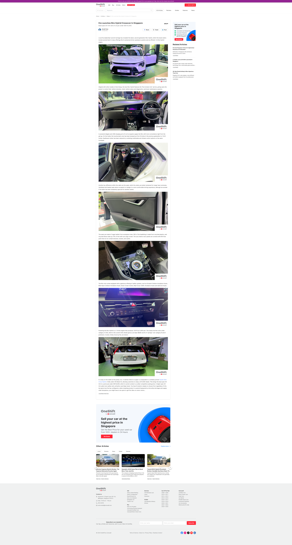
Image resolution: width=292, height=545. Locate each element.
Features (185, 10)
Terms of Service (134, 532)
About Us (141, 532)
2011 (166, 494)
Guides (177, 10)
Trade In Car (130, 501)
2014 (163, 498)
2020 (163, 503)
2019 (166, 501)
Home (97, 16)
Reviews (168, 10)
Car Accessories (183, 503)
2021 (166, 503)
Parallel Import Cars (183, 499)
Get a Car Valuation (132, 498)
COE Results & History (149, 501)
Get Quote (107, 436)
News (193, 10)
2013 (166, 496)
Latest (99, 451)
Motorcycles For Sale (184, 504)
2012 (163, 496)
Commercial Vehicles (184, 501)
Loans (145, 494)
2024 (163, 506)
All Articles (100, 10)
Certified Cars (182, 492)
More (123, 5)
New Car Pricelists (131, 506)
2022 (163, 504)
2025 (166, 506)
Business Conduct (157, 532)
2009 (166, 492)
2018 (163, 501)
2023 (166, 504)
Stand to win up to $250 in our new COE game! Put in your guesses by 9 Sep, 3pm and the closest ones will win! (146, 1)
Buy (113, 5)
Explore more (165, 446)
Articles (118, 5)
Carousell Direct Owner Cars (134, 511)
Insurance (146, 496)
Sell (109, 5)
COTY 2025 (131, 5)
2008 (163, 492)
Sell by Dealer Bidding (132, 492)
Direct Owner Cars (183, 494)
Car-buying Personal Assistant (134, 508)
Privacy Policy (148, 532)
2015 (166, 498)
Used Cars (181, 496)
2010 (163, 494)
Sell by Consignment (132, 494)
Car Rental (181, 498)
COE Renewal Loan (149, 492)
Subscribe (191, 523)
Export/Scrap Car (131, 496)
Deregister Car (130, 499)
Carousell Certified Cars (133, 510)
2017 (166, 499)
